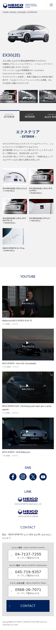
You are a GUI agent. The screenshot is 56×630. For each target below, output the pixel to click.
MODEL (13, 12)
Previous (5, 96)
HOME (5, 12)
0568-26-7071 (28, 591)
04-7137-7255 (28, 555)
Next (50, 96)
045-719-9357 (28, 573)
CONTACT (27, 606)
